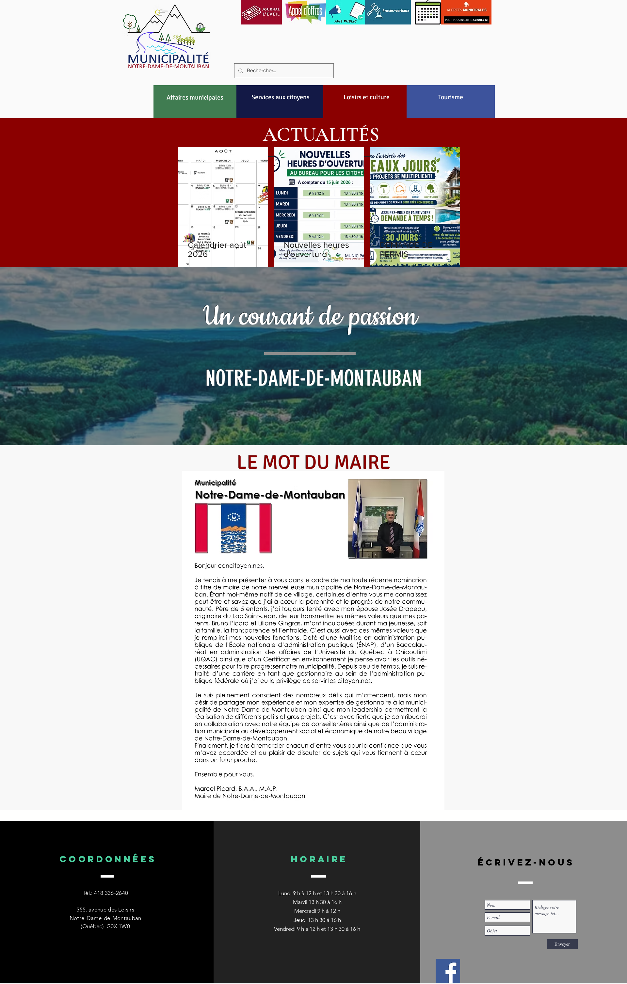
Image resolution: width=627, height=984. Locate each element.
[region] (195, 113)
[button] (195, 97)
